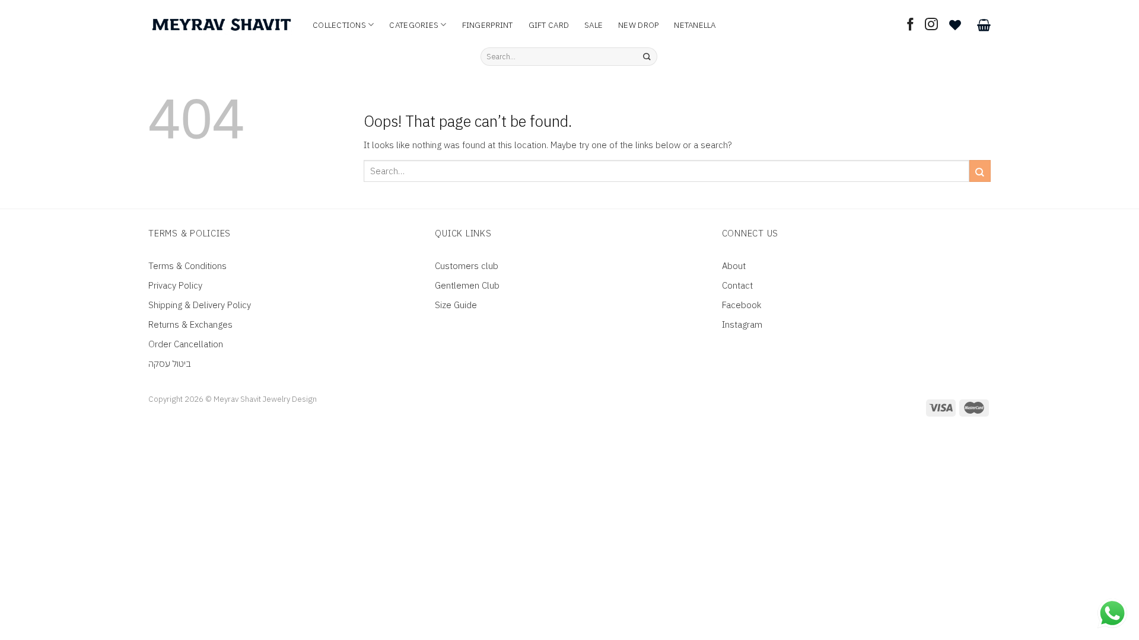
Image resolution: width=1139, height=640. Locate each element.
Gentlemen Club (467, 285)
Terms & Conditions (187, 265)
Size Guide (456, 305)
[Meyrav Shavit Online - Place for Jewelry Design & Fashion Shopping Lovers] (221, 25)
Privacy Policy (175, 285)
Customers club (466, 265)
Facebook (741, 305)
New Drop (638, 25)
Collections (339, 25)
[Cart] (984, 25)
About (734, 265)
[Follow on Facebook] (910, 25)
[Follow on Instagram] (931, 25)
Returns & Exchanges (190, 324)
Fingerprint (487, 25)
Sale (593, 25)
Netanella (694, 25)
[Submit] (647, 56)
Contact (737, 285)
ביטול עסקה (169, 363)
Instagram (742, 324)
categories (413, 25)
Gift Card (549, 25)
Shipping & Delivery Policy (199, 305)
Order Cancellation (185, 344)
